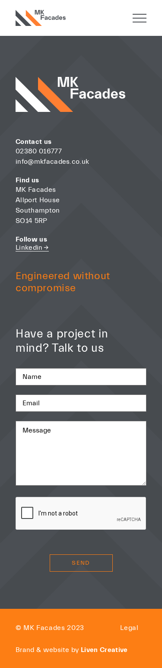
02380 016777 (40, 151)
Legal (129, 628)
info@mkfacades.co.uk (52, 161)
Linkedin (32, 247)
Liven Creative (104, 650)
